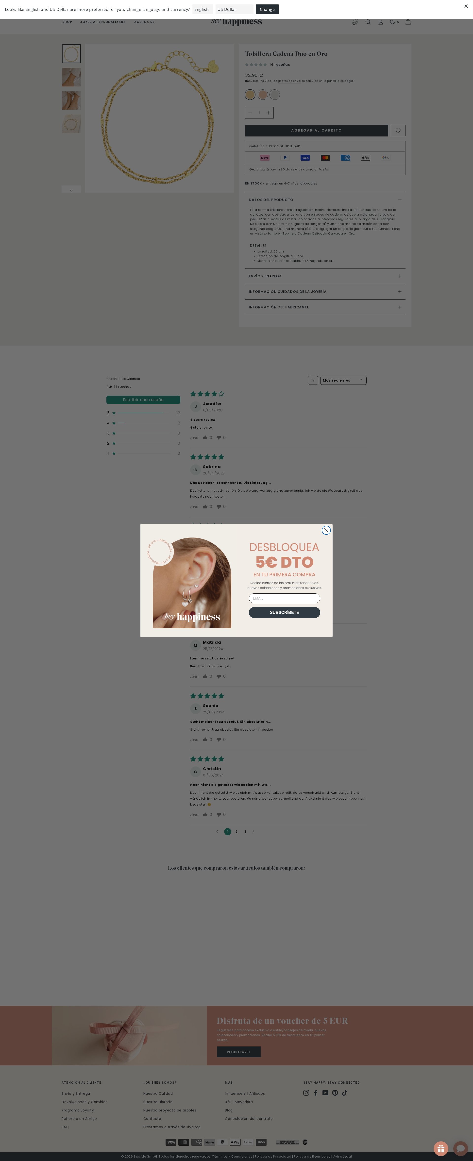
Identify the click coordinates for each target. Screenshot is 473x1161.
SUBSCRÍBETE (284, 612)
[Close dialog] (326, 530)
